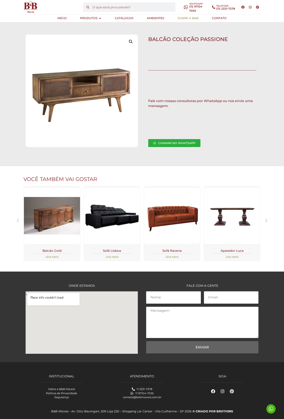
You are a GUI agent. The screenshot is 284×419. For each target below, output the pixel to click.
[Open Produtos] (100, 18)
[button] (131, 41)
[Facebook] (243, 7)
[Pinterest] (257, 7)
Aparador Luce (232, 251)
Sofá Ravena (172, 251)
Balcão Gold (52, 251)
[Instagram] (250, 7)
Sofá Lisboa (112, 251)
